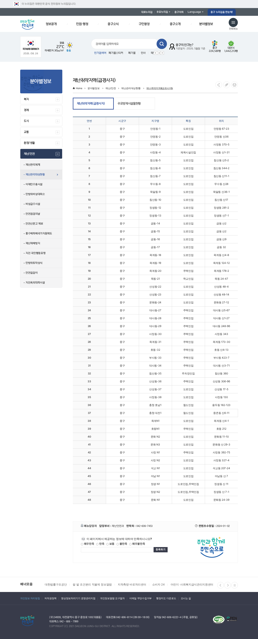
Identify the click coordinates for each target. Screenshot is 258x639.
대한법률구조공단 (56, 584)
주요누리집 (162, 12)
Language (194, 12)
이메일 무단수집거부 (140, 598)
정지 (159, 53)
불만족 (123, 544)
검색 (162, 44)
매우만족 (88, 544)
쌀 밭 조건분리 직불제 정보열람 (92, 584)
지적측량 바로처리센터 (132, 584)
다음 (162, 53)
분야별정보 (94, 88)
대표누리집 (147, 12)
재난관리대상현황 (131, 88)
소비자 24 (158, 584)
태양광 (135, 53)
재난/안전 (110, 88)
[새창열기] (31, 45)
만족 (101, 544)
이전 (155, 53)
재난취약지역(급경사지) (159, 88)
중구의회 (178, 12)
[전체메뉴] (233, 22)
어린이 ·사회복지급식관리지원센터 (192, 584)
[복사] (226, 84)
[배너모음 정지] (234, 585)
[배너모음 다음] (227, 585)
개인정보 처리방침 (30, 598)
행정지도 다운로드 (166, 598)
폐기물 (113, 53)
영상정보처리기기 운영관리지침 (78, 598)
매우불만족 (138, 544)
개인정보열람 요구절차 (112, 598)
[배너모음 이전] (220, 585)
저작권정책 (50, 598)
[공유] (218, 84)
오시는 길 (186, 598)
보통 (111, 544)
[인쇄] (234, 84)
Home (79, 88)
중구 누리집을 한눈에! (222, 12)
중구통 (148, 53)
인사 (124, 53)
